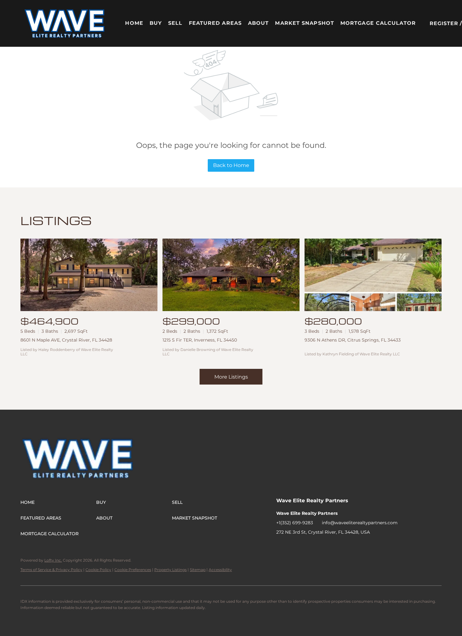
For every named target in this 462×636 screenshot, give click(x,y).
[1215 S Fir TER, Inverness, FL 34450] (231, 275)
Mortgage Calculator (378, 23)
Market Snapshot (304, 23)
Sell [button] (175, 23)
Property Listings (170, 569)
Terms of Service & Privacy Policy (51, 569)
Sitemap (198, 569)
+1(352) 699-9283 (294, 523)
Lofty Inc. (53, 560)
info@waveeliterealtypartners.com (360, 523)
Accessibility (220, 569)
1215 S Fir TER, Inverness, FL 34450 (199, 340)
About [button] (258, 23)
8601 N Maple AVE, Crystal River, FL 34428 (66, 340)
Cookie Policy (98, 569)
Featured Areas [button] (215, 23)
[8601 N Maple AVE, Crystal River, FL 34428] (88, 275)
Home (134, 23)
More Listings (231, 377)
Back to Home (231, 165)
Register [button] (444, 23)
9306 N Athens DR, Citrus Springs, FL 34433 (353, 340)
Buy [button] (156, 23)
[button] (65, 23)
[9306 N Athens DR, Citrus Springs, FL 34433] (373, 275)
